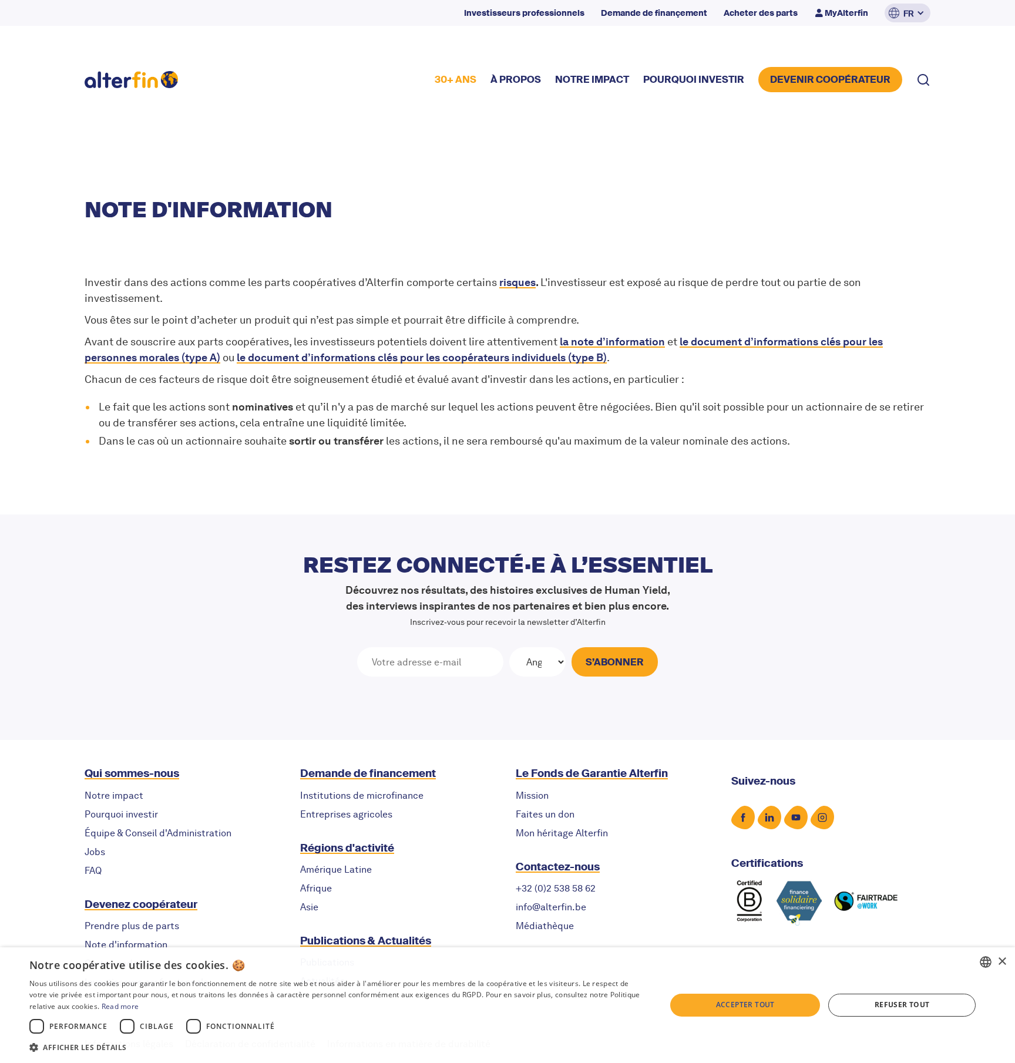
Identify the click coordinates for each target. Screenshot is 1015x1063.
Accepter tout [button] (745, 1005)
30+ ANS (455, 79)
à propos (515, 79)
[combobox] (986, 962)
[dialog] (507, 1005)
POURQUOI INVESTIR (693, 79)
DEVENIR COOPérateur (830, 79)
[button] (907, 13)
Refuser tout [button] (902, 1005)
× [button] (1001, 961)
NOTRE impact (592, 79)
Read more (120, 1006)
